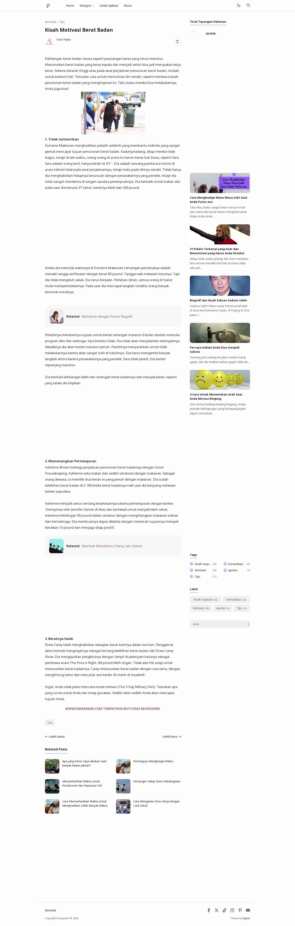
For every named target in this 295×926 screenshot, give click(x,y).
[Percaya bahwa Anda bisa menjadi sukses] (220, 342)
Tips (50, 722)
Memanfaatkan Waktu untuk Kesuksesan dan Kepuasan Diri (82, 783)
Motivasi (200, 570)
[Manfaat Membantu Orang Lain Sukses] (56, 552)
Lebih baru (170, 736)
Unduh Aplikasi (109, 5)
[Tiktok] (224, 911)
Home (70, 5)
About (128, 5)
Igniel (246, 918)
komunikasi (235, 564)
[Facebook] (209, 911)
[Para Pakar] (48, 5)
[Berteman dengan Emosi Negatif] (56, 322)
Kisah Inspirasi (203, 564)
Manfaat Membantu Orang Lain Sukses (112, 546)
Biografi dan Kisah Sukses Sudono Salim (218, 300)
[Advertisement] (113, 225)
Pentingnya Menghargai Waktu (153, 761)
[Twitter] (217, 911)
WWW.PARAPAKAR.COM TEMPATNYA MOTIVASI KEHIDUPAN (112, 708)
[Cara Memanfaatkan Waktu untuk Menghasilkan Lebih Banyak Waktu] (52, 812)
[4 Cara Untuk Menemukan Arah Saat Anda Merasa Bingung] (220, 389)
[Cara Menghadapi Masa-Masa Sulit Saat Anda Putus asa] (220, 192)
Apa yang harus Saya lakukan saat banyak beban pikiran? (84, 763)
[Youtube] (248, 911)
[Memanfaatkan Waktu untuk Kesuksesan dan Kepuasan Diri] (52, 792)
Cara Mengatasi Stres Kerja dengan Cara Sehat (156, 803)
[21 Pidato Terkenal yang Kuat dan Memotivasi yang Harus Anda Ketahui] (220, 243)
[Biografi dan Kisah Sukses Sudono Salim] (220, 295)
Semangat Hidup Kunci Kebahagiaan (156, 781)
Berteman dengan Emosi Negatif (107, 316)
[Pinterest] (240, 911)
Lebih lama (57, 736)
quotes (233, 570)
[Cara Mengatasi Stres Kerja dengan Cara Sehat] (123, 812)
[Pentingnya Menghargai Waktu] (123, 772)
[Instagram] (232, 911)
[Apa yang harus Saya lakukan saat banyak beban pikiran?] (52, 772)
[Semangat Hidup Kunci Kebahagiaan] (123, 792)
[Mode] (238, 5)
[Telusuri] (248, 5)
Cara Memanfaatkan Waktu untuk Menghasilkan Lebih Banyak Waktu (85, 803)
